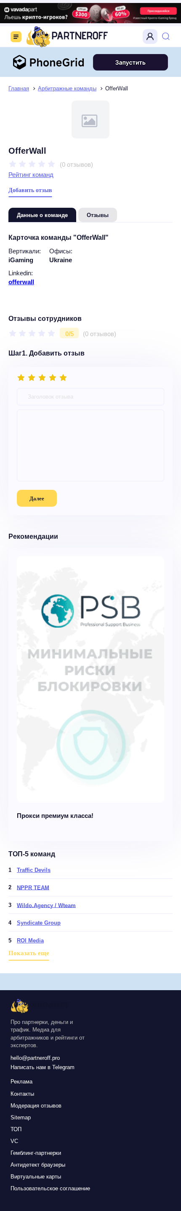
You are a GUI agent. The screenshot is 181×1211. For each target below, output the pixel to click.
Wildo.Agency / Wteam (46, 905)
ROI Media (30, 940)
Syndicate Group (39, 923)
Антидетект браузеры (38, 1165)
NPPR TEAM (33, 887)
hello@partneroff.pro (35, 1058)
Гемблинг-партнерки (36, 1153)
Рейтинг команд (30, 174)
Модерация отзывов (36, 1105)
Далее (36, 498)
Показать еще (28, 953)
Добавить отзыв (30, 190)
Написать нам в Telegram (43, 1067)
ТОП (16, 1129)
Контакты (22, 1094)
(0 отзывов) (76, 164)
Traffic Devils (34, 870)
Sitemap (21, 1117)
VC (14, 1141)
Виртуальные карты (36, 1176)
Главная (18, 88)
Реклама (21, 1081)
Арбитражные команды (67, 88)
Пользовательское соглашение (50, 1188)
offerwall (21, 281)
